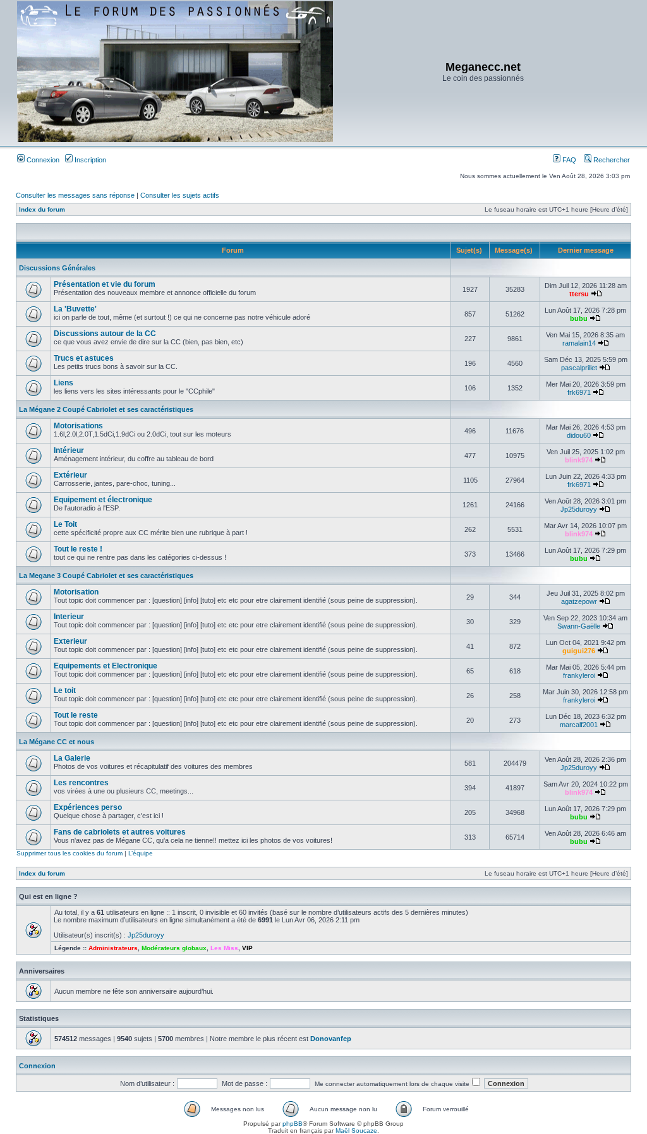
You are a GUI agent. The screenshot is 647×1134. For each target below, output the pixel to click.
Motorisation (76, 592)
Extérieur (70, 475)
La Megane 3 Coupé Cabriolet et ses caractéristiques (106, 575)
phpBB (292, 1123)
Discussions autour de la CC (105, 333)
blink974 (579, 460)
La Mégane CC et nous (56, 741)
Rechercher (610, 160)
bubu (579, 318)
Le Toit (65, 524)
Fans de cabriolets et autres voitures (120, 832)
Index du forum (42, 209)
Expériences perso (88, 807)
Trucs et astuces (84, 358)
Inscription (89, 160)
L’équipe (140, 853)
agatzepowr (579, 601)
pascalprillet (579, 367)
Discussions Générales (57, 268)
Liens (63, 382)
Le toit (65, 690)
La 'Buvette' (75, 309)
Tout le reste (76, 715)
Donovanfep (330, 1038)
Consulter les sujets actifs (179, 195)
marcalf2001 (579, 724)
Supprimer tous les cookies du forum (69, 853)
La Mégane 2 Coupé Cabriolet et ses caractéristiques (106, 409)
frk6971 (579, 392)
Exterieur (70, 641)
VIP (247, 947)
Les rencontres (81, 782)
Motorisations (78, 425)
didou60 (579, 435)
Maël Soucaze (356, 1130)
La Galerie (72, 758)
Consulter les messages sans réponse (75, 195)
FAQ (568, 160)
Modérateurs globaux (174, 947)
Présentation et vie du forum (104, 284)
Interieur (69, 616)
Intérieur (69, 450)
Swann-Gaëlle (578, 626)
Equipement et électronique (103, 499)
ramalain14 (579, 343)
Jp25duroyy (578, 509)
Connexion (42, 160)
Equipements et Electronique (105, 665)
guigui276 (578, 650)
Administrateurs (113, 947)
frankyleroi (579, 675)
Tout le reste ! (78, 549)
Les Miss (224, 947)
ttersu (579, 294)
